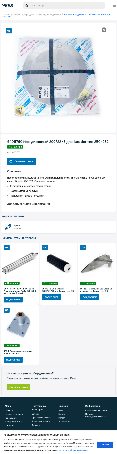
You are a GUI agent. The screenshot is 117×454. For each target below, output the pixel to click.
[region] (58, 442)
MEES (7, 5)
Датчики (35, 413)
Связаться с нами (24, 161)
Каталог (16, 14)
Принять (105, 444)
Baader (61, 414)
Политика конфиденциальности (95, 415)
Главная (7, 14)
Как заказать (11, 417)
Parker (61, 417)
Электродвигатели (13, 421)
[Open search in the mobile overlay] (64, 5)
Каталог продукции (14, 414)
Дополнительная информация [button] (28, 204)
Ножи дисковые (54, 14)
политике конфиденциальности (73, 449)
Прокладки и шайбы (41, 417)
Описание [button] (14, 171)
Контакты (9, 425)
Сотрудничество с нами (96, 410)
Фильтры (36, 425)
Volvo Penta (64, 421)
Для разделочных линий (33, 14)
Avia (60, 410)
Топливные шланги (41, 421)
